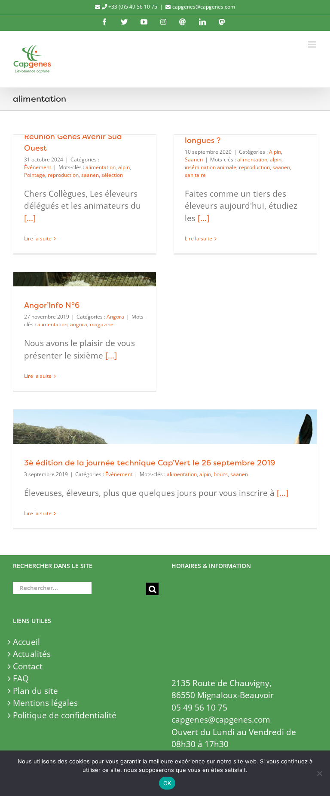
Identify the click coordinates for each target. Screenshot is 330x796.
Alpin (275, 151)
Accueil (26, 641)
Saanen (194, 159)
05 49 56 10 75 (199, 707)
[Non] (319, 773)
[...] (30, 218)
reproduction (63, 175)
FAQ (21, 678)
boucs (221, 474)
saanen (90, 175)
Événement (37, 167)
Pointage (34, 175)
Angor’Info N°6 (51, 305)
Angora (115, 316)
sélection (112, 175)
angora (78, 324)
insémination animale (210, 167)
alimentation (101, 167)
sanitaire (195, 175)
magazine (101, 324)
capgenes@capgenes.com (203, 6)
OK (167, 783)
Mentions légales (45, 702)
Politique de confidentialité (64, 715)
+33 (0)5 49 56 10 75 (132, 6)
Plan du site (35, 690)
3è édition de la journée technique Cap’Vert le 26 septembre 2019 (149, 463)
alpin (124, 167)
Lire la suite (38, 238)
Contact (28, 666)
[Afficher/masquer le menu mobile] (312, 44)
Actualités (32, 653)
